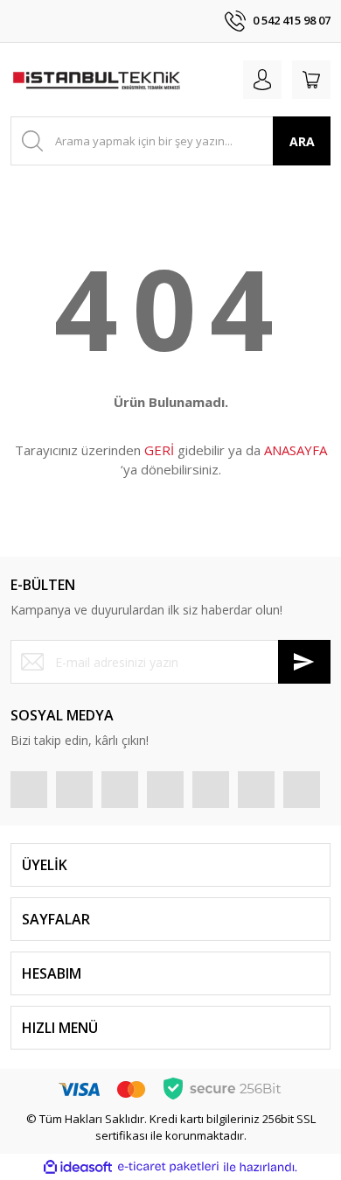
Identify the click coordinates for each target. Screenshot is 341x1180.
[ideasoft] (78, 1167)
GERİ (159, 450)
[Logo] (96, 79)
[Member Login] (262, 79)
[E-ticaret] (168, 1167)
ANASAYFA (295, 450)
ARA (302, 141)
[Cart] (311, 79)
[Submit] (304, 662)
